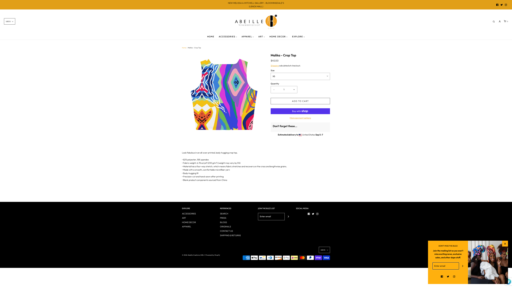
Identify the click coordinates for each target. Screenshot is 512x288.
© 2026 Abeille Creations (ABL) (193, 255)
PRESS (223, 218)
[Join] (288, 216)
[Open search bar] (493, 21)
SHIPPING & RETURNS (230, 235)
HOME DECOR (189, 222)
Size (273, 70)
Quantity (275, 83)
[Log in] (499, 21)
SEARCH (224, 213)
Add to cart (300, 101)
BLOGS (223, 222)
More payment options (300, 118)
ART (184, 218)
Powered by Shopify (213, 255)
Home (184, 48)
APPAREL (186, 226)
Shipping (275, 65)
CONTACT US (226, 231)
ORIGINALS (225, 226)
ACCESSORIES (189, 213)
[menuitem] (211, 36)
